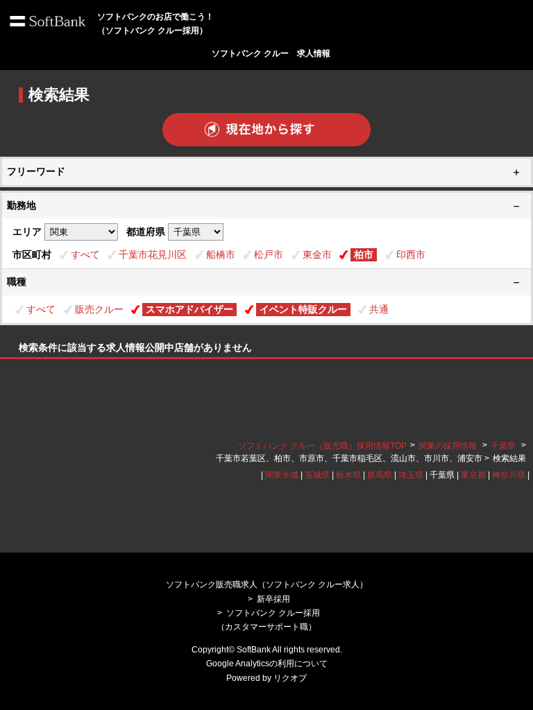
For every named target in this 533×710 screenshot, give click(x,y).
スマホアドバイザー (189, 309)
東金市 (317, 254)
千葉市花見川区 (153, 254)
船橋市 (220, 254)
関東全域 (281, 475)
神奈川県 (508, 475)
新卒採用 (273, 599)
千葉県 (503, 446)
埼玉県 (410, 475)
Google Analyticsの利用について (267, 663)
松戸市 (268, 254)
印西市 (410, 254)
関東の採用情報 (448, 446)
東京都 (473, 475)
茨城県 (317, 475)
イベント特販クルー (303, 309)
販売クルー (99, 309)
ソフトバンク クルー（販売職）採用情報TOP (322, 446)
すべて (85, 254)
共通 (379, 309)
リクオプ (290, 678)
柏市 (363, 254)
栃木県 (348, 475)
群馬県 (379, 475)
